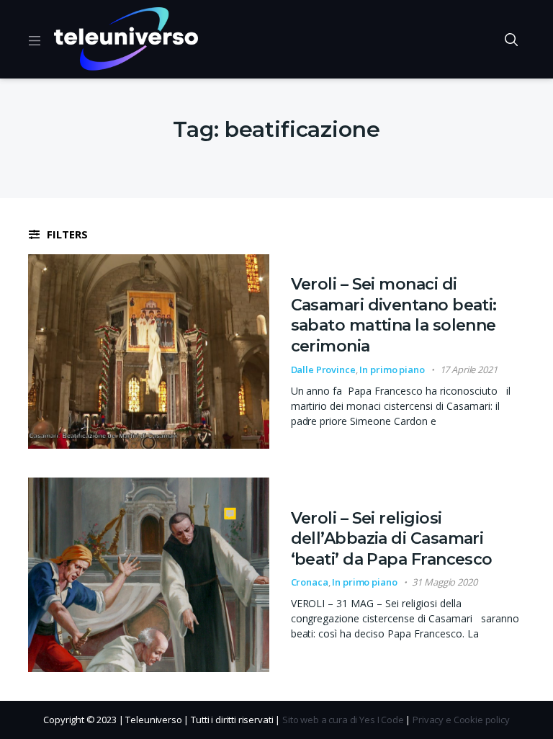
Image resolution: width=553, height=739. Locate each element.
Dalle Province (323, 369)
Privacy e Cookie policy (461, 719)
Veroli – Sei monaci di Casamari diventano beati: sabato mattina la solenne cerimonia (394, 315)
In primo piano (391, 369)
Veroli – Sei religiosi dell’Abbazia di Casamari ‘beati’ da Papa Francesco (392, 539)
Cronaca (309, 581)
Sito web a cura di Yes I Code (343, 719)
